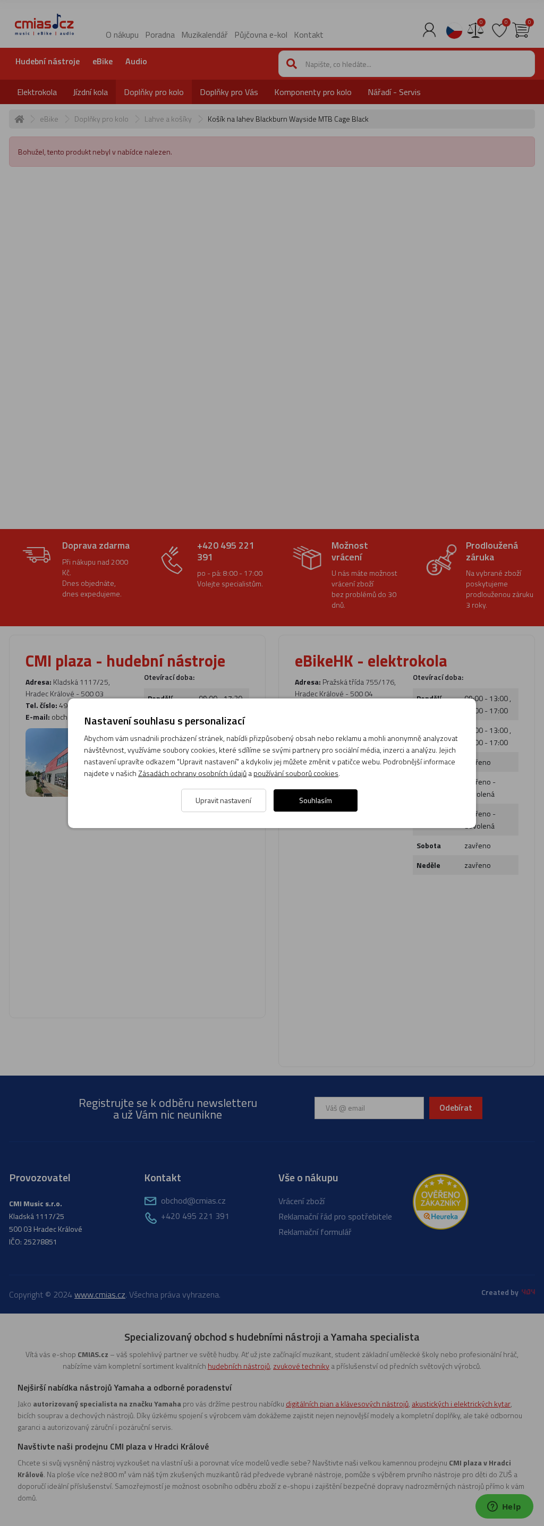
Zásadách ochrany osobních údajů (192, 773)
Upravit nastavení (223, 800)
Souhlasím (315, 800)
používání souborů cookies (295, 773)
